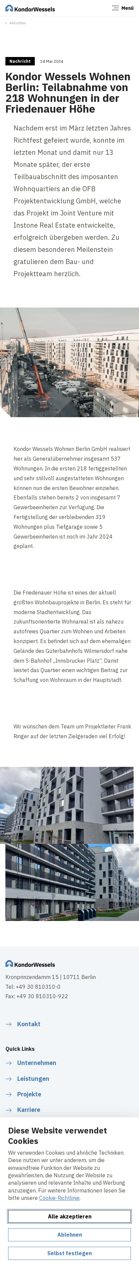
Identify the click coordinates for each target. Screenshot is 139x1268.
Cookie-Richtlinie (59, 1197)
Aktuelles (17, 22)
